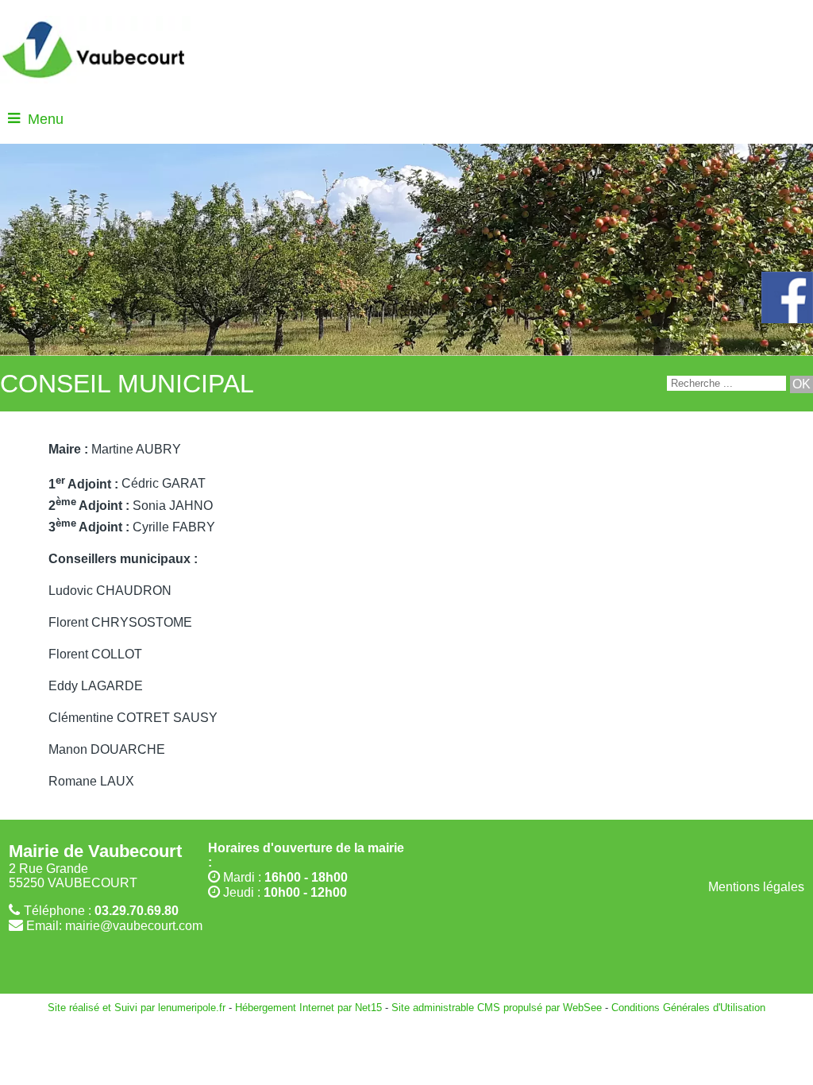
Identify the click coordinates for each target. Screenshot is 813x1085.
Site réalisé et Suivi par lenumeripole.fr (136, 1008)
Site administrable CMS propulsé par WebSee (496, 1008)
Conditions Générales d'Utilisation (688, 1008)
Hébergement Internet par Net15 (308, 1008)
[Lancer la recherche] (801, 384)
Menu (46, 119)
